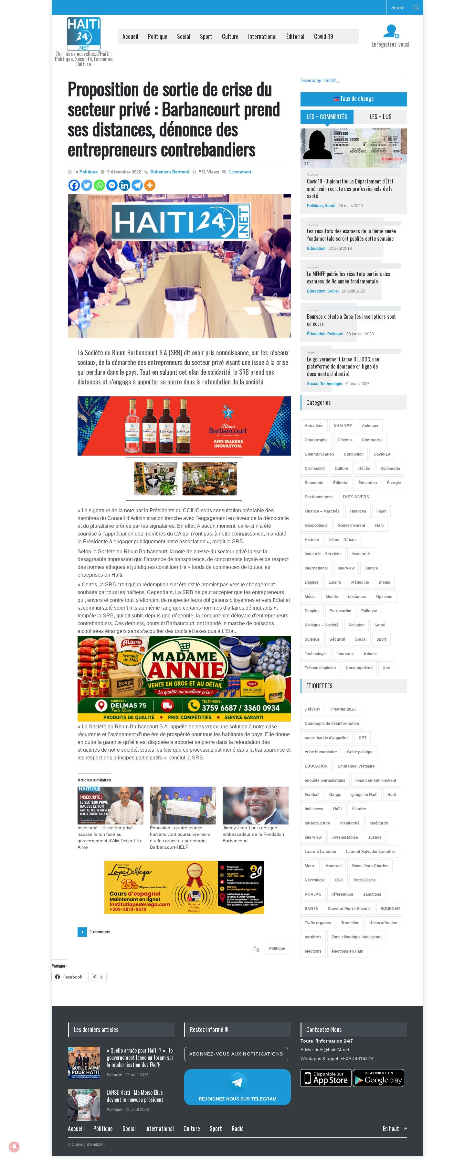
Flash (381, 511)
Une (386, 668)
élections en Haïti (347, 951)
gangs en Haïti (364, 794)
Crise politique (360, 752)
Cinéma (345, 440)
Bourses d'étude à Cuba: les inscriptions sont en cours (351, 320)
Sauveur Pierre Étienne (349, 908)
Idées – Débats (343, 539)
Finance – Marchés (322, 511)
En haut (391, 1128)
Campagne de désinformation (332, 723)
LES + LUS (381, 116)
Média (310, 596)
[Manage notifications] (14, 1147)
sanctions (372, 894)
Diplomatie (390, 468)
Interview (346, 568)
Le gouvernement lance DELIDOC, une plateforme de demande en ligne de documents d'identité (343, 366)
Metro (310, 866)
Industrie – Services (323, 554)
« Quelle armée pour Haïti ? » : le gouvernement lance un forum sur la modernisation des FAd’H (140, 1057)
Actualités (314, 426)
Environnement (319, 497)
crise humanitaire (321, 752)
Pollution (356, 625)
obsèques (357, 596)
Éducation (316, 248)
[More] (149, 185)
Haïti (379, 525)
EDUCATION (316, 766)
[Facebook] (74, 185)
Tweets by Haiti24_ (320, 80)
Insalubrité (350, 823)
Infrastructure (317, 823)
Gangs (335, 794)
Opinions (384, 596)
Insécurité (361, 554)
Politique (157, 36)
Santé (330, 206)
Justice (371, 568)
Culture (230, 36)
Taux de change (356, 98)
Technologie (331, 383)
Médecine (360, 582)
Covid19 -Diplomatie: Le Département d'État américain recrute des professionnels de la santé (350, 188)
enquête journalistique (325, 780)
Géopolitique (316, 525)
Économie (314, 483)
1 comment (240, 172)
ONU (339, 880)
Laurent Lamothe (320, 851)
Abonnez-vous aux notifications (236, 1053)
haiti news (314, 809)
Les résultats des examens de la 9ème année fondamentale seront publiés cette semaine (351, 234)
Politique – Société (322, 625)
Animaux (370, 426)
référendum (342, 894)
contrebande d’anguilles (327, 737)
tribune (370, 653)
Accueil (130, 36)
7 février (312, 709)
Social (183, 36)
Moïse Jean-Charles (370, 866)
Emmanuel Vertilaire (356, 766)
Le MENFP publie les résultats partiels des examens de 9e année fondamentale (348, 277)
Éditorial (295, 36)
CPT (362, 737)
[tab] (327, 119)
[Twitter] (86, 185)
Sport (206, 36)
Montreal (333, 866)
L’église (312, 582)
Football (312, 794)
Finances (358, 511)
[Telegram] (137, 185)
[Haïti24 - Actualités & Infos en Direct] (84, 43)
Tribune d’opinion (320, 668)
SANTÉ (311, 908)
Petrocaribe (340, 611)
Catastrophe (316, 440)
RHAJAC (313, 894)
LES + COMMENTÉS (327, 116)
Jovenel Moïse (345, 837)
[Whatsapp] (99, 185)
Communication (319, 454)
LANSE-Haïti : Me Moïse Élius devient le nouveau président (135, 1096)
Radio (238, 1128)
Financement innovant (375, 780)
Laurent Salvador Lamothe (370, 851)
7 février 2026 (343, 709)
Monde (332, 596)
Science (312, 639)
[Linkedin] (124, 185)
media (384, 582)
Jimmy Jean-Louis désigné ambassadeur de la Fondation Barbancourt (253, 834)
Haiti (391, 794)
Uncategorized (359, 668)
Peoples (312, 611)
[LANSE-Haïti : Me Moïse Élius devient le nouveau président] (84, 1105)
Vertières (313, 937)
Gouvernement (351, 525)
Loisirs (335, 582)
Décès (364, 468)
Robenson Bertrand (170, 172)
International (262, 36)
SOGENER (390, 908)
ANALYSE (342, 426)
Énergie (394, 483)
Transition (350, 923)
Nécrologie (315, 880)
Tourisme (345, 653)
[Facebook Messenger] (112, 185)
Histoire (312, 539)
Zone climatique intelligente (357, 937)
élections (313, 951)
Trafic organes (318, 923)
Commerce (372, 440)
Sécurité (337, 639)
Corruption (354, 454)
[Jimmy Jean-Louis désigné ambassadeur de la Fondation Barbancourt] (256, 805)
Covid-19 (323, 36)
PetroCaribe (365, 880)
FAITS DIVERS (356, 497)
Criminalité (315, 468)
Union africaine (383, 923)
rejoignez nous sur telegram (238, 1098)
